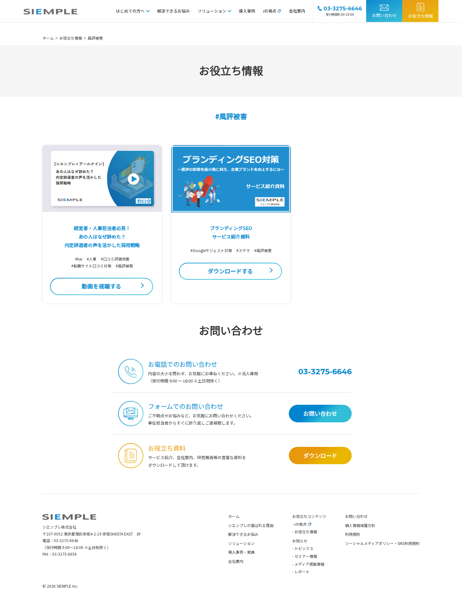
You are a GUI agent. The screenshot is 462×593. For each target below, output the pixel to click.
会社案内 (297, 11)
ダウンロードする (230, 271)
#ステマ (243, 250)
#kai (78, 258)
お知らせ (299, 540)
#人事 (91, 258)
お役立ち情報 (420, 16)
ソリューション (212, 11)
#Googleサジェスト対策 (211, 250)
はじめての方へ (130, 11)
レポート (302, 571)
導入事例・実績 (241, 552)
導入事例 (247, 11)
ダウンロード (320, 455)
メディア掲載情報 (309, 564)
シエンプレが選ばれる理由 (250, 525)
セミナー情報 (305, 556)
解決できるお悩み (173, 11)
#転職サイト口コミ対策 (91, 265)
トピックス (303, 548)
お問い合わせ (384, 15)
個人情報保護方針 (360, 525)
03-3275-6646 (66, 540)
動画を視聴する (101, 286)
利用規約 (352, 534)
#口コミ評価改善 (115, 258)
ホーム (233, 516)
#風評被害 (124, 265)
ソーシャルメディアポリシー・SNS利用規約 (382, 543)
